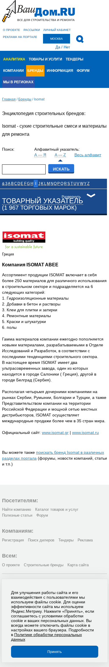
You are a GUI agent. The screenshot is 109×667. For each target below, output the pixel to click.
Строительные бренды (43, 565)
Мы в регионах (18, 82)
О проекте (11, 30)
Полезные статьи (17, 515)
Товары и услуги (45, 59)
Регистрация (13, 540)
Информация (60, 71)
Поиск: (8, 149)
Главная (9, 99)
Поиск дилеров (41, 540)
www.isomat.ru (85, 432)
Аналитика (14, 59)
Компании (13, 71)
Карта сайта (78, 565)
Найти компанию (16, 509)
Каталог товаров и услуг (56, 509)
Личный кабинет (57, 30)
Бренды (35, 71)
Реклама (85, 540)
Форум (83, 71)
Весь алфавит (87, 154)
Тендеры (74, 59)
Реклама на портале (20, 37)
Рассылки (32, 30)
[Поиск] (80, 39)
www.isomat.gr (55, 432)
